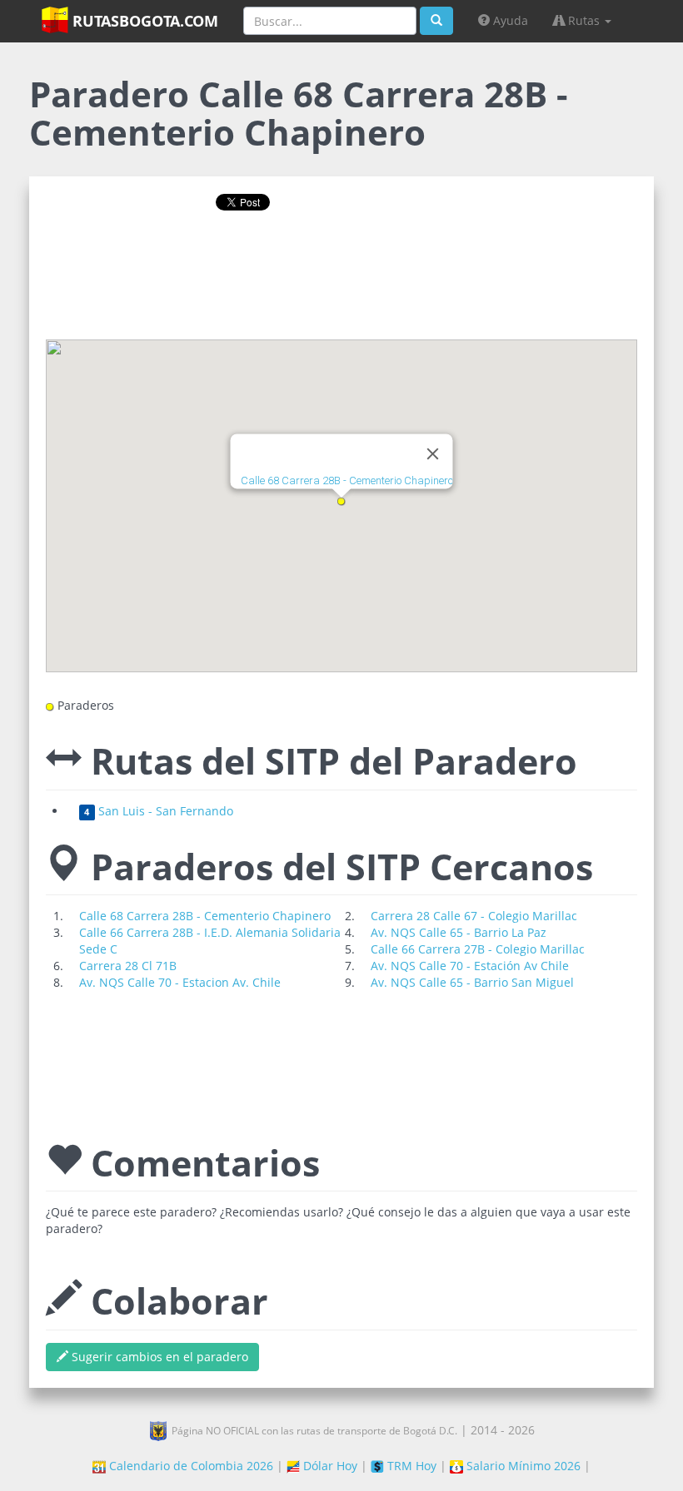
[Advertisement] (341, 281)
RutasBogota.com (143, 21)
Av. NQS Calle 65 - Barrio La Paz (458, 932)
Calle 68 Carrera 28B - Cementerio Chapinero (347, 481)
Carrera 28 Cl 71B (128, 965)
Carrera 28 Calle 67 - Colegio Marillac (474, 916)
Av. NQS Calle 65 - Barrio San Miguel (472, 982)
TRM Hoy (410, 1466)
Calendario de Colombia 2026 (189, 1466)
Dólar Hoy (328, 1466)
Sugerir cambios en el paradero (158, 1357)
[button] (341, 502)
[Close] (433, 454)
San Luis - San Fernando (158, 811)
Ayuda (509, 20)
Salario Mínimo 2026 (522, 1466)
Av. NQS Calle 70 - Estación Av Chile (470, 965)
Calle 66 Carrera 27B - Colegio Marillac (478, 949)
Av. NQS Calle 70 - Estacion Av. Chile (180, 982)
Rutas (584, 20)
